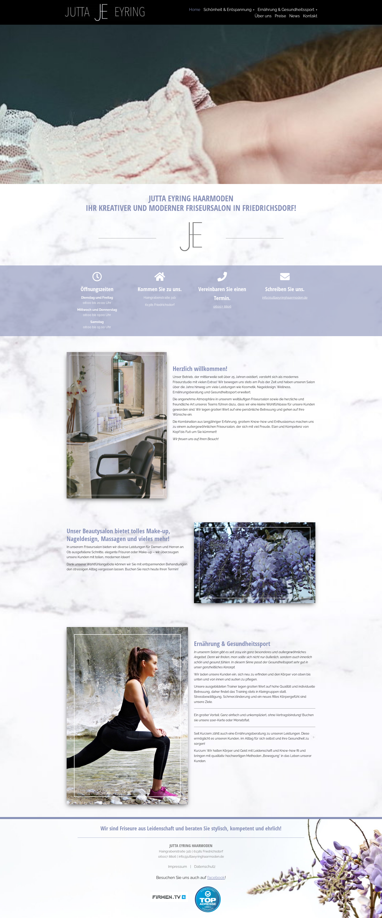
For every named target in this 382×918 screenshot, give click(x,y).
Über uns (263, 16)
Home (194, 9)
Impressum (177, 866)
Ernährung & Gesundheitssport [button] (286, 9)
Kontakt (310, 16)
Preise (280, 16)
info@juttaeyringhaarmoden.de (284, 297)
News (294, 16)
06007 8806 (222, 306)
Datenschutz (204, 866)
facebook (216, 877)
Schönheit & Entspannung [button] (228, 9)
